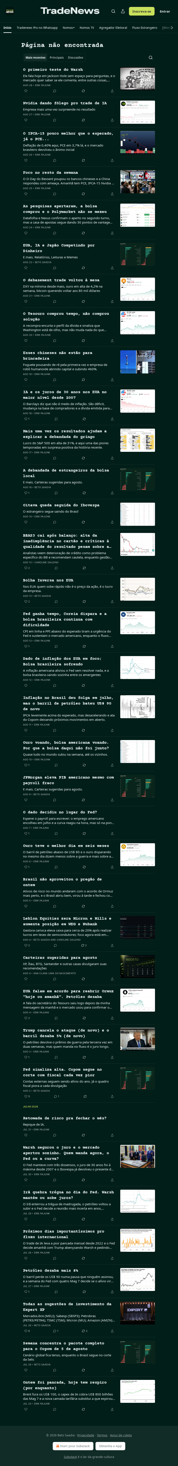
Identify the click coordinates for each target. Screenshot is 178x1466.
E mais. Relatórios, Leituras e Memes (50, 257)
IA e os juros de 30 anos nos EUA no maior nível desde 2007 (65, 395)
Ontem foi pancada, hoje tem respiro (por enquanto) (65, 1385)
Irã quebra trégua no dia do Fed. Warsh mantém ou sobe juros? (68, 1195)
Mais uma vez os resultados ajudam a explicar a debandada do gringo (65, 434)
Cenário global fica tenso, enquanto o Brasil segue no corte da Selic (67, 1357)
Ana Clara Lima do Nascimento (54, 973)
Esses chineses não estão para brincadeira (57, 356)
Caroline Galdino (46, 562)
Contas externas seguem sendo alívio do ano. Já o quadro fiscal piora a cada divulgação (66, 1083)
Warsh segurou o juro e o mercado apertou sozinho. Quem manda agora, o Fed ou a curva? (66, 1153)
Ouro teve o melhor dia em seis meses (66, 846)
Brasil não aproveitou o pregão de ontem (62, 882)
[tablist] (54, 57)
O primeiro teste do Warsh (53, 70)
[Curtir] (26, 90)
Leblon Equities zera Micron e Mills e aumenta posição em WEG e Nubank (67, 921)
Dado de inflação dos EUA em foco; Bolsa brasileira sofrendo (62, 662)
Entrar (165, 11)
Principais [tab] (57, 58)
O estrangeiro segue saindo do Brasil (50, 511)
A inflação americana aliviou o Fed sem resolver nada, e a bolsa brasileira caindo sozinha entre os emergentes (66, 672)
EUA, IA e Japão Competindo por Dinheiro (59, 248)
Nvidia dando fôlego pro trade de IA (65, 103)
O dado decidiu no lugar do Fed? (60, 812)
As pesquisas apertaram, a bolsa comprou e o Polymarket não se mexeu (65, 209)
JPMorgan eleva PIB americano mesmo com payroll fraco (68, 780)
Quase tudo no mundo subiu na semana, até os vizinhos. (65, 754)
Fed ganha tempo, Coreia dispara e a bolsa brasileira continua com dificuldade (65, 620)
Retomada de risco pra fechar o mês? (65, 1118)
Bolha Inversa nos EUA (48, 580)
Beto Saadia (43, 262)
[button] (7, 28)
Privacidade (85, 1435)
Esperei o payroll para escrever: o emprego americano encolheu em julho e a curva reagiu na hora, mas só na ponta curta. (68, 820)
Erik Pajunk (43, 85)
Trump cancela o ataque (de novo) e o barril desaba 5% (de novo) (66, 1033)
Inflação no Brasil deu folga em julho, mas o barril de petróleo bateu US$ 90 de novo (68, 703)
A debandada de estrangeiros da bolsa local (66, 473)
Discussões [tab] (75, 58)
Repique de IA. (34, 1124)
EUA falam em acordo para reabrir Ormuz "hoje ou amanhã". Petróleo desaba (68, 994)
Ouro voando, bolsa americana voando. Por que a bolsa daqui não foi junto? (66, 745)
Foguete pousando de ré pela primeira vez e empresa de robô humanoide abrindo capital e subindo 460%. (65, 366)
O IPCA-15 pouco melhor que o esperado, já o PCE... (68, 136)
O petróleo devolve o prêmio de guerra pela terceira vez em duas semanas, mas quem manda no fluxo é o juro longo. (67, 1044)
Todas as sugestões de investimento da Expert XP (67, 1307)
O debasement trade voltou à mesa (61, 280)
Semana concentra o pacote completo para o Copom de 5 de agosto (63, 1346)
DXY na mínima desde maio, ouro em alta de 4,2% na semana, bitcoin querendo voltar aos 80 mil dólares (62, 288)
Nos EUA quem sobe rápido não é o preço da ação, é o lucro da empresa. (68, 588)
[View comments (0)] (55, 90)
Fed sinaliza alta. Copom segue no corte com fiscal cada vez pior (62, 1072)
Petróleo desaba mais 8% (50, 1270)
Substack (70, 1457)
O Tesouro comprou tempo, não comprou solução (66, 317)
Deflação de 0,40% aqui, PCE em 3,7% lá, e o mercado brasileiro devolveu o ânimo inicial (63, 147)
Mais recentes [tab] (35, 58)
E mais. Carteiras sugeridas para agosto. (53, 482)
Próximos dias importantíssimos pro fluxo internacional (63, 1234)
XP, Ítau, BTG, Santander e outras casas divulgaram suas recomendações (65, 966)
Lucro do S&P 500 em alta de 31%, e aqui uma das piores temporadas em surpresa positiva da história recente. (66, 445)
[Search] (113, 11)
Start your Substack (75, 1446)
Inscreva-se (141, 11)
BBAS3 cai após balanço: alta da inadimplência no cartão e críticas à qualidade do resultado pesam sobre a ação (66, 541)
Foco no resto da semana (50, 173)
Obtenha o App (110, 1446)
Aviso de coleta (121, 1435)
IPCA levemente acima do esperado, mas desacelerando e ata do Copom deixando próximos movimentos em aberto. (69, 717)
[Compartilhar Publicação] (123, 11)
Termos (102, 1435)
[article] (89, 80)
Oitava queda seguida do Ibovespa (61, 505)
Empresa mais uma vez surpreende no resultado (59, 109)
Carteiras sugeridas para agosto (60, 958)
